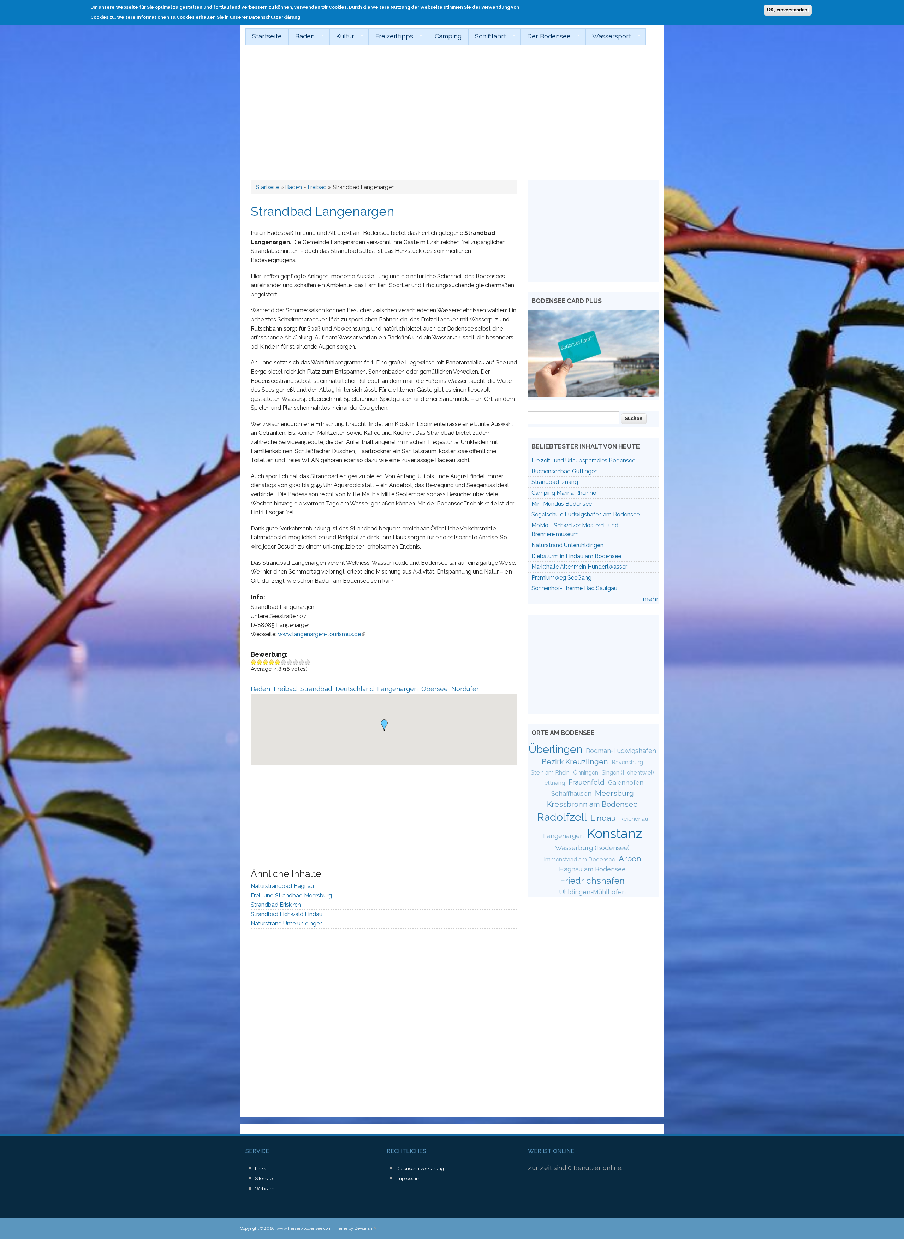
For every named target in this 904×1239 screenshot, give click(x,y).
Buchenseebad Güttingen (564, 471)
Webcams (265, 1188)
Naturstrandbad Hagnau (282, 886)
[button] (384, 725)
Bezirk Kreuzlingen (575, 761)
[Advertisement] (452, 106)
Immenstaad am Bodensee (579, 859)
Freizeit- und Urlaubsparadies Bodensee (583, 460)
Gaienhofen (625, 782)
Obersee (434, 689)
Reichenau (633, 818)
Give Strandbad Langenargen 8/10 (296, 662)
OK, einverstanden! (788, 9)
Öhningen (585, 772)
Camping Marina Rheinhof (565, 493)
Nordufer (465, 689)
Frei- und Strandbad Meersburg (291, 895)
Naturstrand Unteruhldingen (287, 923)
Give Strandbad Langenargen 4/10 (272, 662)
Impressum (408, 1178)
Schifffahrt (487, 36)
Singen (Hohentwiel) (628, 772)
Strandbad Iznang (554, 482)
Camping (448, 36)
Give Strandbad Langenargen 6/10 (284, 662)
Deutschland (354, 689)
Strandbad (316, 689)
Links (260, 1168)
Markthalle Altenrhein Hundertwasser (579, 566)
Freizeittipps (391, 36)
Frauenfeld (587, 782)
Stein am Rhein (550, 772)
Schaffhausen (571, 793)
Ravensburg (627, 762)
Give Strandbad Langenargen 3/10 (266, 662)
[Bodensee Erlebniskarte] (593, 394)
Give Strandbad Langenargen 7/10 (290, 662)
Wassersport (608, 36)
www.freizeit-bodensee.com (304, 1228)
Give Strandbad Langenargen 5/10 (278, 662)
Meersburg (614, 793)
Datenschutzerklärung (420, 1168)
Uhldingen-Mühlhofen (592, 892)
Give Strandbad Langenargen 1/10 (254, 662)
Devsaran (365, 1228)
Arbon (630, 858)
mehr (651, 599)
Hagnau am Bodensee (592, 869)
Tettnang (553, 782)
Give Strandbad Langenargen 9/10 (302, 662)
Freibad (317, 187)
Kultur (341, 36)
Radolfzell (562, 817)
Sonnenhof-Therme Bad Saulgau (574, 588)
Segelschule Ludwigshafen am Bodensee (585, 514)
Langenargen (397, 689)
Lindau (603, 818)
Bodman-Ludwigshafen (621, 750)
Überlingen (555, 749)
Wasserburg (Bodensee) (592, 848)
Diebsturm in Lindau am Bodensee (576, 556)
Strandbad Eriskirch (276, 904)
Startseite (267, 36)
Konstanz (614, 833)
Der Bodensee (546, 36)
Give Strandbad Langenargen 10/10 (308, 662)
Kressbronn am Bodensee (592, 804)
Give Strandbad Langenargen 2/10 (260, 662)
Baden (302, 36)
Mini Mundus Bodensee (561, 503)
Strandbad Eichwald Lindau (286, 914)
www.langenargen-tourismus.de (321, 634)
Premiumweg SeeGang (561, 577)
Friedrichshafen (592, 880)
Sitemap (264, 1178)
